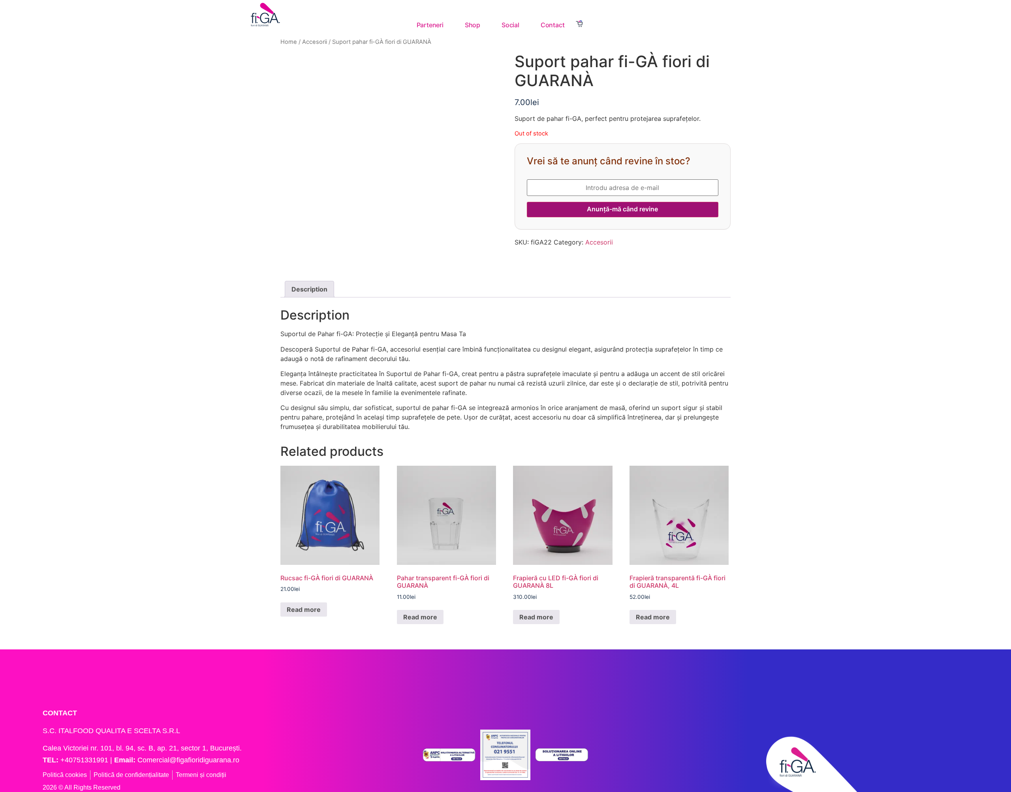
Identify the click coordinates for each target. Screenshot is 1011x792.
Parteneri (430, 25)
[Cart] (579, 24)
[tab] (309, 289)
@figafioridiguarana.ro (204, 760)
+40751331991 (84, 760)
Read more (304, 609)
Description (309, 289)
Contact (553, 25)
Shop (472, 25)
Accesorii (599, 242)
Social (510, 25)
